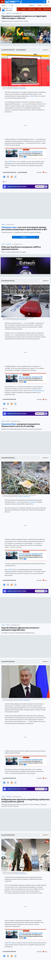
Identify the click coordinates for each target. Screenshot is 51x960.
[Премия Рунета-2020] (20, 1)
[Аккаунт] (48, 1)
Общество (20, 149)
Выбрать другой (9, 10)
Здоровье (3, 224)
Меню (2, 1)
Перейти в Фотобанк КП (20, 88)
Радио (33, 5)
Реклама (39, 5)
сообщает (32, 96)
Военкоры (23, 9)
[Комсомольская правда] (12, 1)
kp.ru (46, 172)
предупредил (33, 502)
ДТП (6, 408)
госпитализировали (37, 390)
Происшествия (8, 13)
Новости (3, 13)
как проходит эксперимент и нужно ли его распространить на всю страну (31, 154)
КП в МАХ (39, 9)
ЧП (6, 181)
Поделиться (46, 49)
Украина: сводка (31, 9)
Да (3, 10)
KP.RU (10, 161)
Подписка (46, 5)
